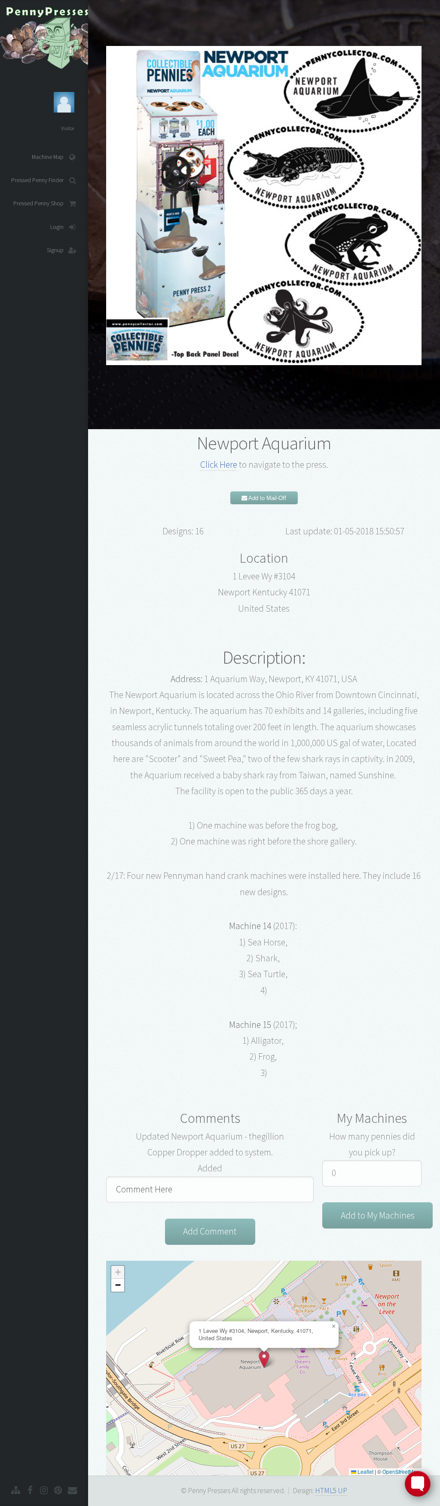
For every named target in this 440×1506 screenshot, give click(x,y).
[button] (264, 1359)
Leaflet (364, 1471)
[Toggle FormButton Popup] (418, 1484)
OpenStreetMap (400, 1471)
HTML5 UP (331, 1490)
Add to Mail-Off (266, 498)
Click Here (218, 464)
